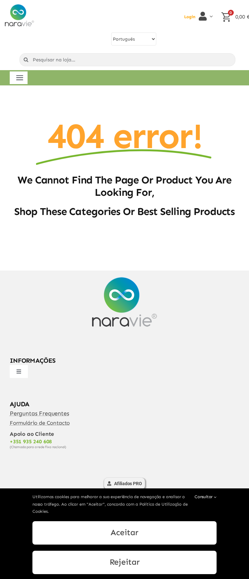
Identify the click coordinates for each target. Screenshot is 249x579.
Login (190, 16)
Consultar (204, 496)
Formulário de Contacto (40, 423)
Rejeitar (125, 562)
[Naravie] (19, 7)
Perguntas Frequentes (39, 413)
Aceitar (124, 532)
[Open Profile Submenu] (210, 16)
